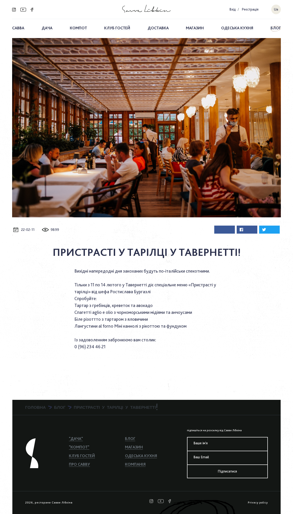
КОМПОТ (78, 27)
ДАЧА (47, 27)
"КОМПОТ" (79, 447)
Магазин (195, 27)
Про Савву (79, 464)
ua (276, 9)
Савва (18, 27)
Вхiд (232, 9)
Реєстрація (250, 9)
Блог (276, 27)
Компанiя (135, 464)
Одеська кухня (237, 27)
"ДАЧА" (76, 438)
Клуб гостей (117, 27)
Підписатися (227, 471)
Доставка (158, 27)
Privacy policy (258, 502)
